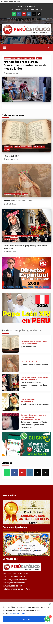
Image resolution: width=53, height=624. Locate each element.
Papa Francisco (29, 58)
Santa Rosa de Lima (11, 239)
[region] (26, 613)
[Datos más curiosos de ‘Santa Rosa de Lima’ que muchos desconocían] (10, 421)
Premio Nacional (35, 9)
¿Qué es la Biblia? (11, 156)
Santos (25, 194)
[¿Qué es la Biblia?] (26, 135)
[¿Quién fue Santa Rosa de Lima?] (10, 402)
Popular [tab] (20, 330)
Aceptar (26, 619)
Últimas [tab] (8, 330)
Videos (39, 58)
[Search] (48, 47)
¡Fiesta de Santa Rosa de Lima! (18, 200)
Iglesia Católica (9, 58)
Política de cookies (17, 613)
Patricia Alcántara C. (12, 159)
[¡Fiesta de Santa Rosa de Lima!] (26, 180)
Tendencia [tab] (35, 330)
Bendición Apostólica (19, 9)
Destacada (24, 415)
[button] (4, 47)
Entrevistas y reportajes (23, 146)
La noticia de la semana (25, 236)
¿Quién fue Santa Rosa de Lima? (35, 404)
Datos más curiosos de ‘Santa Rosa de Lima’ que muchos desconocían (34, 425)
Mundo (19, 58)
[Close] (50, 604)
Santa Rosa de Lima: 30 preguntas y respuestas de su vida (34, 385)
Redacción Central (12, 73)
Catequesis (8, 146)
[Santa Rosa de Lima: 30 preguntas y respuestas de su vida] (26, 225)
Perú (18, 194)
